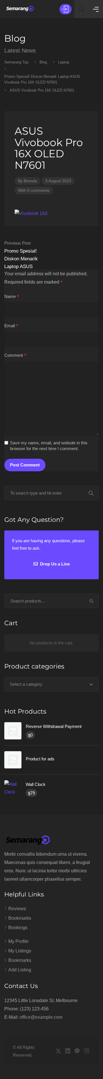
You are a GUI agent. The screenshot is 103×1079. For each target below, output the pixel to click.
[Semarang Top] (20, 9)
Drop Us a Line (54, 563)
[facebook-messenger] (77, 1051)
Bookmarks (19, 918)
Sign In (66, 9)
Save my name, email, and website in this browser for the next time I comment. (49, 445)
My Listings (19, 950)
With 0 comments (33, 190)
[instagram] (86, 1051)
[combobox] (51, 684)
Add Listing (19, 969)
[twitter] (58, 1051)
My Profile (18, 941)
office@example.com (41, 1017)
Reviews (17, 908)
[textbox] (51, 684)
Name (11, 297)
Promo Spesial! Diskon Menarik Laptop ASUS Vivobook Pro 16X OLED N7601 (23, 263)
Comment (15, 355)
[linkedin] (67, 1051)
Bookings (17, 927)
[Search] (91, 601)
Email (11, 326)
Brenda (30, 181)
